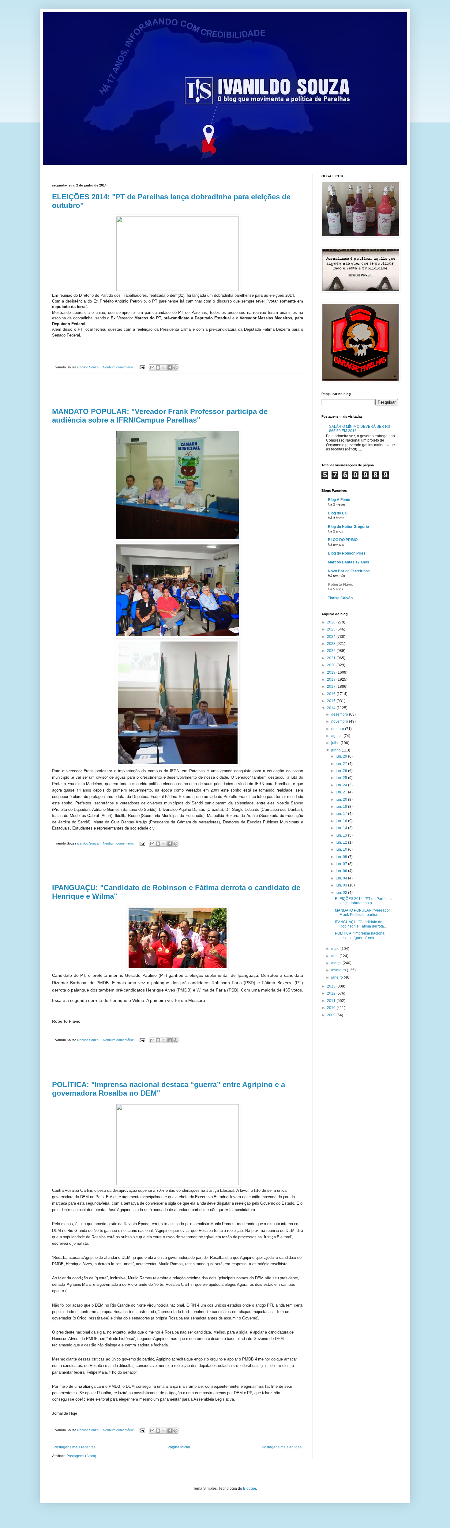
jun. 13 (342, 835)
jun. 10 (342, 849)
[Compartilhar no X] (164, 367)
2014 (331, 708)
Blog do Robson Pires (347, 553)
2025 (331, 629)
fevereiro (339, 970)
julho (335, 743)
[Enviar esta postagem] (142, 367)
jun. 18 (342, 806)
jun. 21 (342, 792)
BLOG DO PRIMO (343, 540)
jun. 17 (342, 813)
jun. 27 (342, 764)
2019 (331, 672)
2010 (331, 1008)
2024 (331, 636)
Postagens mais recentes (75, 1447)
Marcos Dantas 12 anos (348, 562)
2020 (331, 665)
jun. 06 (342, 871)
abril (335, 956)
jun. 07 (342, 864)
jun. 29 (342, 756)
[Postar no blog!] (158, 367)
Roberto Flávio (340, 584)
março (337, 963)
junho (336, 750)
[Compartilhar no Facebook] (170, 367)
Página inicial (178, 1447)
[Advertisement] (177, 391)
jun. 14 (342, 828)
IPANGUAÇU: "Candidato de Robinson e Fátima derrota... (361, 924)
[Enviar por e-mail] (152, 367)
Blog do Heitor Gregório (348, 527)
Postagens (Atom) (81, 1456)
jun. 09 (342, 857)
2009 (331, 1015)
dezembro (340, 714)
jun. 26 (342, 771)
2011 (331, 1001)
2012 (331, 993)
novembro (340, 721)
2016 (331, 694)
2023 (331, 644)
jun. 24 (342, 785)
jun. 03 (342, 885)
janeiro (337, 977)
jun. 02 (342, 892)
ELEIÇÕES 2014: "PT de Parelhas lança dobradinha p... (363, 901)
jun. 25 (342, 778)
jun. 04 (342, 878)
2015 (331, 701)
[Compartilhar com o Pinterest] (175, 367)
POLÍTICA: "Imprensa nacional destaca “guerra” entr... (360, 935)
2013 (331, 986)
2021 (331, 658)
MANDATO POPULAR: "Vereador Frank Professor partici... (362, 912)
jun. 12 (342, 842)
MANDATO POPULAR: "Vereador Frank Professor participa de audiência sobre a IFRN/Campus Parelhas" (160, 415)
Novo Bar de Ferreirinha (349, 571)
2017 (331, 686)
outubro (338, 729)
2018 (331, 679)
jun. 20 (342, 799)
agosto (337, 736)
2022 (331, 651)
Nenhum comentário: (119, 367)
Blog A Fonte (339, 500)
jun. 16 (342, 821)
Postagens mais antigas (282, 1447)
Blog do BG (337, 513)
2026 (331, 622)
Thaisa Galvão (340, 598)
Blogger (249, 1488)
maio (335, 949)
